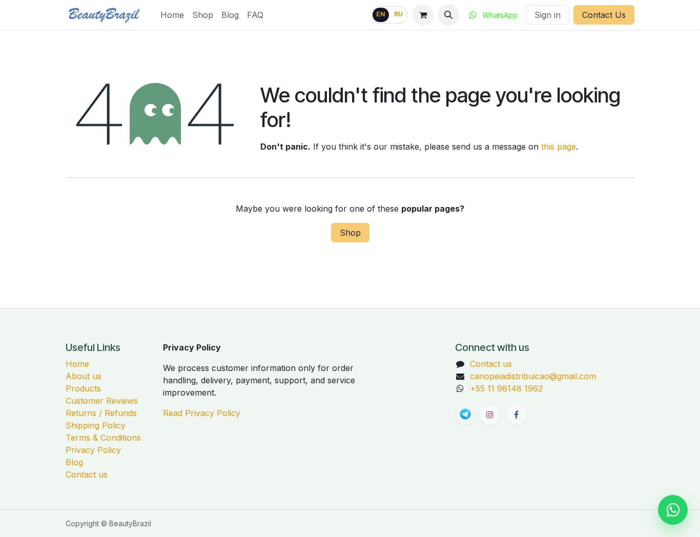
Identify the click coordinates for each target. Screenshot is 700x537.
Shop (350, 233)
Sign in (547, 15)
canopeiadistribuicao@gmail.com (533, 376)
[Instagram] (490, 414)
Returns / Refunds (101, 413)
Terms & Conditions (103, 437)
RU (398, 14)
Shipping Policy (96, 425)
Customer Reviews (102, 401)
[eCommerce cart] (423, 15)
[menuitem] (172, 15)
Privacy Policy (93, 450)
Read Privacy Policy (201, 413)
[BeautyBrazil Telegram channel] (465, 414)
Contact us (87, 474)
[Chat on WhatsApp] (673, 510)
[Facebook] (516, 414)
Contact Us (604, 15)
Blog (74, 462)
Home (77, 364)
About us (83, 376)
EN (380, 14)
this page (558, 146)
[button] (448, 15)
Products (83, 388)
